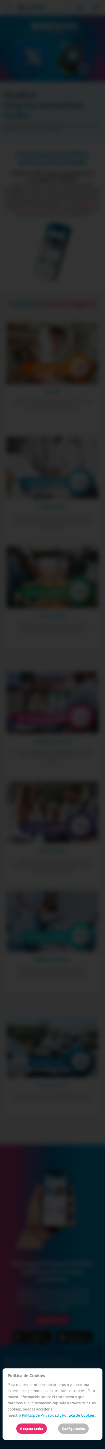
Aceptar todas (31, 1428)
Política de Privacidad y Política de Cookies (58, 1415)
